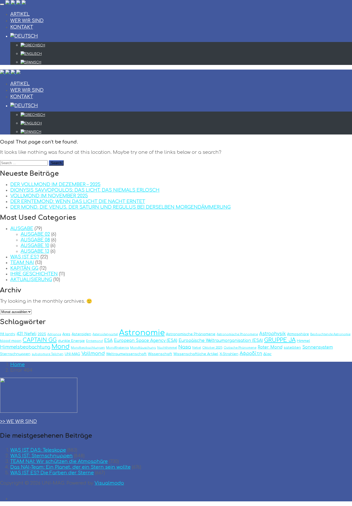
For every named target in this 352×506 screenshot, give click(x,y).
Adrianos (54, 334)
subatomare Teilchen (47, 354)
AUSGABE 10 (35, 245)
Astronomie (142, 332)
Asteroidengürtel (105, 334)
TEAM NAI (22, 262)
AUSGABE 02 (35, 234)
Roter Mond (270, 347)
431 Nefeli (26, 334)
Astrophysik (272, 333)
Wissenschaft (160, 354)
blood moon (10, 341)
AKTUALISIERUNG (31, 279)
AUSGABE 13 (35, 251)
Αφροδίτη (251, 353)
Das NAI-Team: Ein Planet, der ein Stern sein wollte (70, 467)
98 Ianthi (7, 334)
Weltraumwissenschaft (126, 354)
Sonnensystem (317, 347)
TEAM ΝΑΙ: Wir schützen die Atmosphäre (59, 461)
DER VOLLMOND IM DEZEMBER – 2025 (55, 184)
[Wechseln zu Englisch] (186, 53)
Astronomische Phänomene (190, 334)
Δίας (267, 354)
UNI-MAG (72, 354)
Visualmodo (109, 483)
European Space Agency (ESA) (145, 340)
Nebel (196, 347)
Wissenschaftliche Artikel (195, 354)
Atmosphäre (298, 334)
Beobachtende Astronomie (330, 334)
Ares (66, 334)
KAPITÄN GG (24, 268)
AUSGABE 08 (35, 239)
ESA (108, 340)
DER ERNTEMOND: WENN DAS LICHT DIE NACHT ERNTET (77, 201)
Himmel (303, 341)
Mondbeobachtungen (88, 347)
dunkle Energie (71, 341)
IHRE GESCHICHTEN (34, 273)
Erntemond (94, 341)
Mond (61, 346)
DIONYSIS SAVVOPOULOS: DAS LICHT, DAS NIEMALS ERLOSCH (85, 190)
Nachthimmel (167, 347)
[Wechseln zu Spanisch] (186, 62)
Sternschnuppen (15, 354)
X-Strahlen (229, 354)
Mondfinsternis (117, 347)
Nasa (184, 347)
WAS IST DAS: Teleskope (38, 450)
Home (17, 364)
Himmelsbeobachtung (25, 347)
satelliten (292, 347)
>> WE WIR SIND (18, 421)
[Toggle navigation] (2, 4)
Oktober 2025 (212, 347)
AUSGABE (21, 228)
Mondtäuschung (143, 347)
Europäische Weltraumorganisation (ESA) (221, 340)
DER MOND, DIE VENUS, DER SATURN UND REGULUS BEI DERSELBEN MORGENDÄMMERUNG (120, 207)
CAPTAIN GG (40, 340)
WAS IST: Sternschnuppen (41, 455)
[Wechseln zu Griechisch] (186, 45)
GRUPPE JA (280, 340)
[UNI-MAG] (15, 3)
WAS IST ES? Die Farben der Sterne (52, 472)
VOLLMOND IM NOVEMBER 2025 (49, 195)
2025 (42, 334)
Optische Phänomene (240, 347)
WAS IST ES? (24, 256)
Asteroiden (81, 334)
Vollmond (93, 353)
